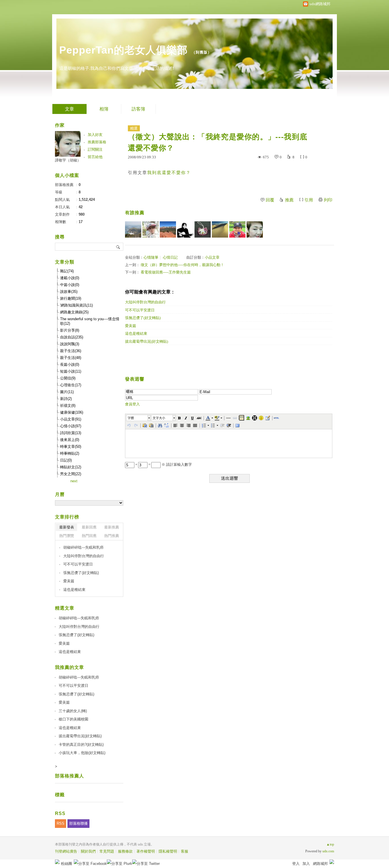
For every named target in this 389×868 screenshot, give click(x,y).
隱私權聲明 (168, 851)
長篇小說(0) (69, 364)
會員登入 (132, 404)
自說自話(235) (71, 337)
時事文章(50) (70, 446)
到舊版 (202, 52)
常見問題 (106, 851)
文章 (69, 109)
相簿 (103, 109)
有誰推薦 (134, 212)
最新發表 (66, 527)
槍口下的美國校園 (73, 719)
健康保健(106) (71, 412)
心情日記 (170, 257)
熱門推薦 (111, 536)
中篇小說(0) (69, 285)
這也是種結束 (136, 333)
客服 (184, 851)
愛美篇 (130, 326)
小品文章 (212, 257)
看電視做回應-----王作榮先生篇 (166, 272)
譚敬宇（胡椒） (68, 160)
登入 (296, 863)
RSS (60, 823)
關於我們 (88, 851)
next (73, 481)
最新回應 (89, 527)
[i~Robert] (150, 229)
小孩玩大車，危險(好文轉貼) (82, 753)
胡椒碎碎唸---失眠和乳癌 (83, 547)
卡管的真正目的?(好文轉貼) (81, 744)
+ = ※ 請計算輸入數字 (163, 464)
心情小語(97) (70, 426)
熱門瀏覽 (66, 536)
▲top (330, 844)
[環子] (185, 229)
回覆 (270, 200)
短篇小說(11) (70, 371)
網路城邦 (320, 863)
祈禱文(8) (67, 405)
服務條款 (125, 851)
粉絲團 (66, 863)
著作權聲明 (145, 851)
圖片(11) (67, 392)
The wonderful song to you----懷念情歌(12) (89, 321)
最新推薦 (111, 527)
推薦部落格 (97, 142)
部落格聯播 (78, 823)
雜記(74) (67, 271)
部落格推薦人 (69, 775)
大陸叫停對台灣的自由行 (145, 302)
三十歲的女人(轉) (73, 711)
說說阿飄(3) (69, 344)
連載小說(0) (69, 278)
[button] (138, 418)
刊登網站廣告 (66, 851)
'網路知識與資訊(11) (76, 305)
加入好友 (95, 134)
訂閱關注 (95, 149)
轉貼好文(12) (70, 467)
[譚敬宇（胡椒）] (255, 229)
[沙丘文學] (220, 229)
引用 (308, 200)
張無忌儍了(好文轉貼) (143, 318)
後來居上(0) (69, 440)
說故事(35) (68, 291)
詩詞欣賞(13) (70, 433)
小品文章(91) (70, 419)
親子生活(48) (70, 358)
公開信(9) (67, 378)
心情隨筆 (151, 257)
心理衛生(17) (70, 385)
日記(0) (66, 460)
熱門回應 (89, 536)
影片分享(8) (69, 330)
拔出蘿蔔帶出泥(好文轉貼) (146, 341)
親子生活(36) (70, 351)
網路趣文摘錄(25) (74, 312)
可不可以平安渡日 (140, 310)
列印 (328, 200)
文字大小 (159, 418)
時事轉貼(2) (69, 453)
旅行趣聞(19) (70, 298)
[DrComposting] (168, 229)
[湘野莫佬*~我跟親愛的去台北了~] (237, 229)
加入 (306, 863)
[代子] (203, 229)
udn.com (328, 851)
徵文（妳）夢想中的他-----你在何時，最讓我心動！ (182, 265)
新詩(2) (66, 399)
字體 (131, 418)
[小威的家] (133, 229)
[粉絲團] (57, 861)
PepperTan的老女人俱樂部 (123, 50)
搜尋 (118, 247)
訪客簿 (138, 109)
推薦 (289, 200)
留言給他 (95, 157)
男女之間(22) (70, 474)
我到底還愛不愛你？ (169, 172)
